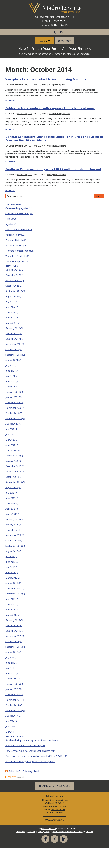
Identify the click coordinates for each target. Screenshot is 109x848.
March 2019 (11, 514)
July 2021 (9, 365)
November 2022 (13, 280)
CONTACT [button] (66, 41)
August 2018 (11, 551)
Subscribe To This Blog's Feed (24, 771)
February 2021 (12, 391)
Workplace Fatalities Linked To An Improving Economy (45, 79)
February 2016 (12, 620)
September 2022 (13, 291)
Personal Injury (13, 234)
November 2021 (13, 344)
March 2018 (11, 577)
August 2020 (11, 423)
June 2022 (10, 307)
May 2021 (10, 376)
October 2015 (12, 641)
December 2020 (13, 402)
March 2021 (11, 386)
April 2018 (10, 572)
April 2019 (10, 508)
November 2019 (13, 471)
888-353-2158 (60, 25)
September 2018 (13, 545)
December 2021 (13, 338)
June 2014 (10, 726)
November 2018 (13, 535)
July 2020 (9, 429)
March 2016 (11, 614)
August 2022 (11, 296)
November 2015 (13, 636)
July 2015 (9, 657)
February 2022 (12, 328)
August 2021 (11, 360)
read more (10, 100)
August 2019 (11, 487)
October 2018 (12, 540)
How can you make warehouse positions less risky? (30, 750)
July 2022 (9, 301)
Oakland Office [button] (54, 819)
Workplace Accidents (56, 145)
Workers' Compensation (59, 113)
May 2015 (10, 668)
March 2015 (11, 678)
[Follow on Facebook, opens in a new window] (48, 32)
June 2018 (10, 561)
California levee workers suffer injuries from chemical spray (50, 108)
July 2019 (9, 492)
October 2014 (12, 705)
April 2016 (10, 609)
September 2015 (13, 646)
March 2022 (11, 322)
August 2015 (11, 652)
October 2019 (12, 476)
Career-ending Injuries (16, 208)
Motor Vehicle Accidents (17, 229)
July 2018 (9, 556)
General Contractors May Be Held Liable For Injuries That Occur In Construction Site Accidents (54, 138)
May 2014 (10, 731)
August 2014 (11, 715)
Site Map (31, 831)
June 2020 (10, 434)
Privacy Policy (44, 831)
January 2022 (11, 333)
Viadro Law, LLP (24, 84)
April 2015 (10, 673)
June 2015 (10, 662)
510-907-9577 (58, 20)
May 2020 (10, 439)
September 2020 (13, 418)
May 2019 (10, 503)
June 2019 (10, 498)
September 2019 (13, 482)
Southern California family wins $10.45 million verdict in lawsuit (53, 169)
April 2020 (10, 445)
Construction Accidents (16, 213)
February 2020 (12, 455)
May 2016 (10, 604)
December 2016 (13, 588)
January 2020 (11, 461)
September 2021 (13, 354)
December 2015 (13, 630)
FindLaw (89, 831)
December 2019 (13, 466)
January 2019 (11, 524)
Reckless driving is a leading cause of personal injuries (32, 740)
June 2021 (10, 370)
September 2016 (13, 593)
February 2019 (12, 519)
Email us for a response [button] (56, 785)
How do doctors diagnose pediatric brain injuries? (30, 761)
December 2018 (13, 530)
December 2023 (13, 269)
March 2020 (11, 450)
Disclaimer (20, 831)
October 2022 (12, 285)
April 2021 (10, 381)
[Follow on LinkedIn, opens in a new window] (61, 32)
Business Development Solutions (68, 831)
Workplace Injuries (57, 84)
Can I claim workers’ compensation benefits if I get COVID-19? (36, 756)
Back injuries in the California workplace (25, 745)
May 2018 (10, 567)
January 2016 (11, 625)
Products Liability (14, 245)
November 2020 (13, 407)
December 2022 (13, 275)
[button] (44, 41)
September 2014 (13, 710)
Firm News (10, 218)
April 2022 (10, 317)
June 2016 (10, 599)
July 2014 (9, 721)
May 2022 (10, 312)
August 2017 (11, 583)
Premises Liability (14, 240)
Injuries (9, 224)
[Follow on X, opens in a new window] (54, 32)
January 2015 (11, 689)
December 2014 (13, 694)
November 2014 (13, 699)
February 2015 (12, 683)
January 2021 (11, 397)
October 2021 (12, 349)
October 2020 (12, 413)
